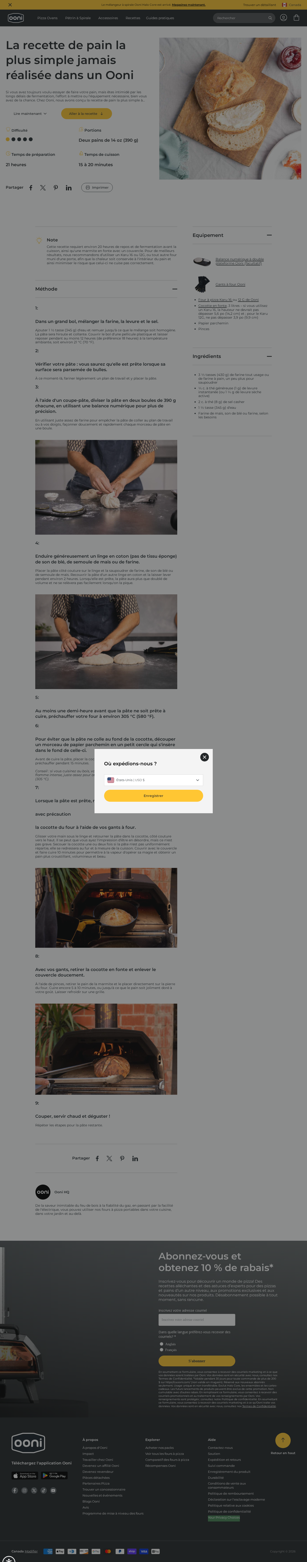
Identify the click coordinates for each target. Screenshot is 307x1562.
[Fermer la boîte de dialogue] (204, 757)
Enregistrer (153, 795)
